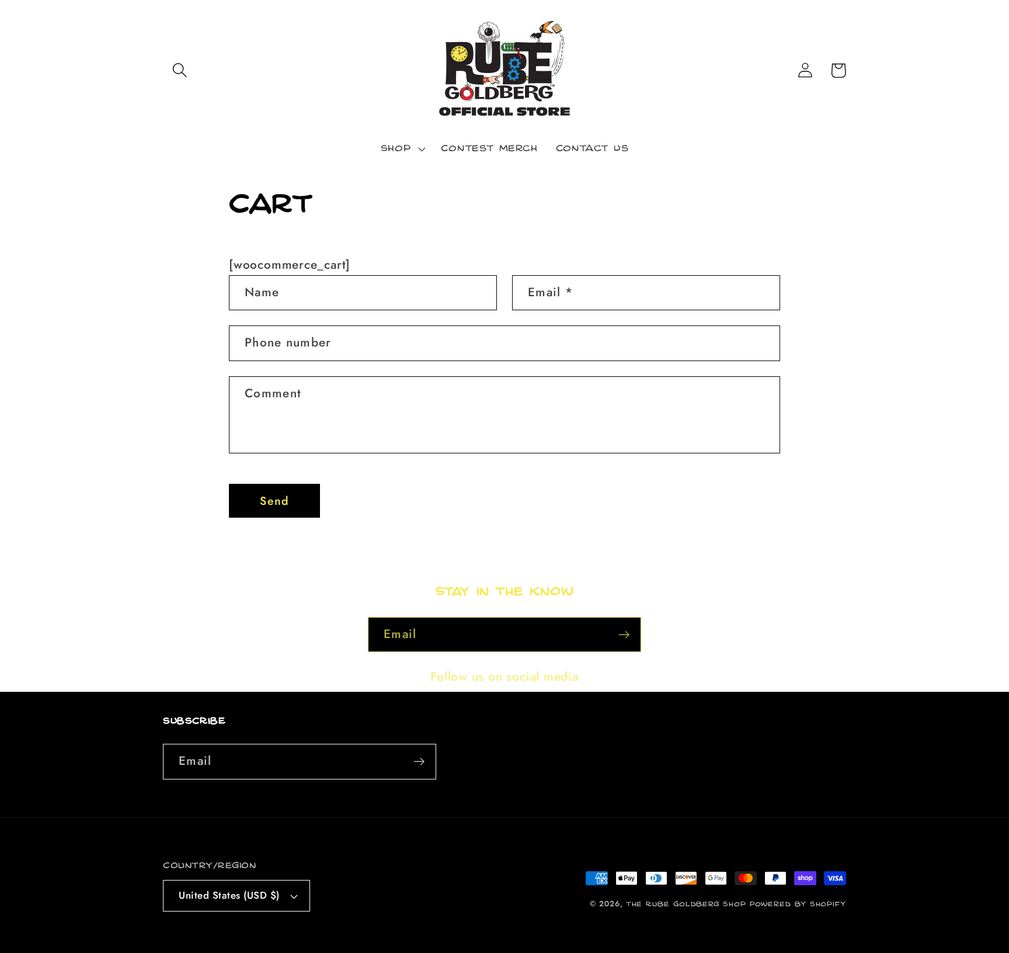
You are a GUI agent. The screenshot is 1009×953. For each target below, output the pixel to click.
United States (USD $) (229, 895)
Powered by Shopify (798, 904)
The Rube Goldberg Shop (686, 904)
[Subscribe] (624, 635)
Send (274, 501)
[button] (179, 70)
